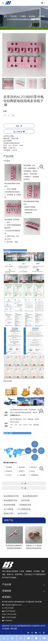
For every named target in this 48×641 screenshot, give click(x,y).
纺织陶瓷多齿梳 (25, 505)
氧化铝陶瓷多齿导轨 (11, 496)
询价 (17, 126)
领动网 (6, 628)
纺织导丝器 (25, 500)
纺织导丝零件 (23, 513)
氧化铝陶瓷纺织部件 (30, 496)
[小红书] (39, 632)
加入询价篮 (17, 131)
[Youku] (32, 632)
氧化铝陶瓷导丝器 (10, 500)
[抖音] (43, 632)
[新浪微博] (28, 632)
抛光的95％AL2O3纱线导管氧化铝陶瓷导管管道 (33, 548)
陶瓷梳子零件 (9, 513)
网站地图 (14, 628)
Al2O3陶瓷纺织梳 (23, 509)
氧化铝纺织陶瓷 (9, 505)
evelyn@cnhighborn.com (13, 605)
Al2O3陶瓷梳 (8, 509)
